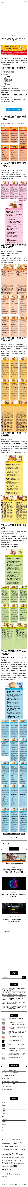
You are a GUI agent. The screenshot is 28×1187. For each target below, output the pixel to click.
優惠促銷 (6, 833)
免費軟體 (22, 1157)
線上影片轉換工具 (6, 1078)
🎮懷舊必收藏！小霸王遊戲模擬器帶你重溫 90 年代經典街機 (16, 1049)
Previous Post (6, 844)
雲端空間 (10, 1174)
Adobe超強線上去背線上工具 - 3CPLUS (13, 996)
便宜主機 (12, 1149)
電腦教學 (4, 1130)
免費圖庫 (5, 1157)
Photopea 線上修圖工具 (8, 1075)
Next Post (22, 844)
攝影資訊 (4, 1111)
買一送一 (17, 833)
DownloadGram (7, 992)
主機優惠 (5, 1150)
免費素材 (17, 1157)
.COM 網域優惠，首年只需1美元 (16, 1018)
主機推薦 (4, 1105)
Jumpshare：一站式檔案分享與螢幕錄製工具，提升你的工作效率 (16, 1053)
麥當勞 (22, 833)
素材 (8, 1166)
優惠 (7, 1154)
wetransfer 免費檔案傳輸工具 (9, 1070)
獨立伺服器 (4, 1166)
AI (2, 1139)
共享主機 (4, 1160)
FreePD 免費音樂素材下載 (14, 1040)
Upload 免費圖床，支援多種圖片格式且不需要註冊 (13, 993)
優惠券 (11, 833)
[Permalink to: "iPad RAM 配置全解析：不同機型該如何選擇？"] (14, 883)
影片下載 (12, 1163)
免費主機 (21, 1154)
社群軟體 (4, 1121)
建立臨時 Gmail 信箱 (7, 1089)
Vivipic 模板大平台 (6, 1086)
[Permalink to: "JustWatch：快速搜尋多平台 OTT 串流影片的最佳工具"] (14, 908)
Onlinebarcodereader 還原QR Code (11, 1073)
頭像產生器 (17, 1174)
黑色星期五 (5, 1176)
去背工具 (10, 1160)
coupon (9, 1139)
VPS (20, 1143)
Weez (4, 1002)
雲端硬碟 (4, 1174)
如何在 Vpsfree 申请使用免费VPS (16, 1044)
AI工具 (3, 1102)
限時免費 (20, 1169)
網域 (11, 1166)
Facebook (21, 1139)
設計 (12, 1169)
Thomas (5, 988)
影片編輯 (18, 1163)
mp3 (11, 1143)
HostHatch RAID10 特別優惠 (15, 1036)
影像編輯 (5, 1163)
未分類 (3, 1113)
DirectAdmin (15, 1139)
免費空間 (11, 1157)
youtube (11, 1146)
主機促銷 (16, 1146)
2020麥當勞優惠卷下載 (14, 109)
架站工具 (4, 1116)
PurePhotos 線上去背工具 (8, 1083)
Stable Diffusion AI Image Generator (11, 1092)
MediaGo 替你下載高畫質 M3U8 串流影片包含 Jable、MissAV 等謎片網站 (17, 1033)
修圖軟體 (4, 1154)
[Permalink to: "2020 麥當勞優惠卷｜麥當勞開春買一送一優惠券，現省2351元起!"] (14, 49)
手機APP (4, 1108)
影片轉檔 (22, 1163)
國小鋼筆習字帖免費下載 (14, 1057)
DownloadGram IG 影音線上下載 (10, 1081)
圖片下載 (19, 1160)
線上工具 (17, 916)
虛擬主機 (6, 1169)
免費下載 (13, 1153)
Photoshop (15, 1143)
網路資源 (4, 1124)
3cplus (9, 42)
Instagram (7, 1143)
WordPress (5, 1146)
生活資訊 (14, 35)
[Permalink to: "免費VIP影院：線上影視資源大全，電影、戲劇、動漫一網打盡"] (14, 858)
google (3, 1143)
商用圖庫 (14, 1160)
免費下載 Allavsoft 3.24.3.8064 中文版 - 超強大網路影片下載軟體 (16, 1023)
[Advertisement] (14, 19)
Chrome (5, 1139)
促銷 (15, 1150)
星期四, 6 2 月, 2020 (17, 42)
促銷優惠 (21, 1149)
